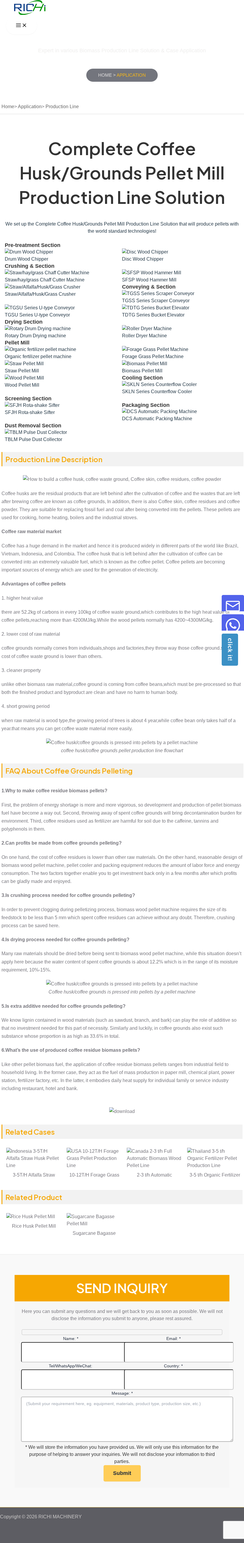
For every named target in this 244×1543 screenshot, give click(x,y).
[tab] (122, 245)
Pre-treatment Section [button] (32, 245)
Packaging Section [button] (146, 405)
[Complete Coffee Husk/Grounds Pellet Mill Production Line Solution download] (122, 1111)
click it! (230, 649)
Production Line (62, 106)
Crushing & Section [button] (29, 266)
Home (105, 75)
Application (30, 106)
